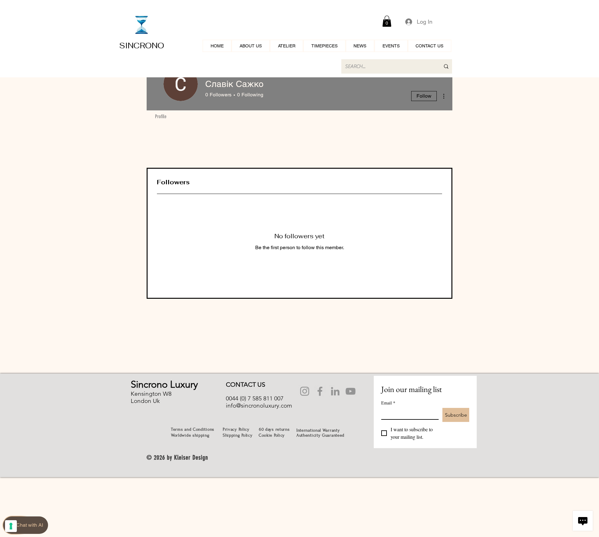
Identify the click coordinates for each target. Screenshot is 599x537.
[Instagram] (305, 391)
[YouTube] (350, 391)
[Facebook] (320, 391)
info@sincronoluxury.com (259, 405)
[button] (387, 21)
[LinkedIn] (335, 391)
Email (388, 402)
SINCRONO (141, 46)
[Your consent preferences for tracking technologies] (11, 526)
